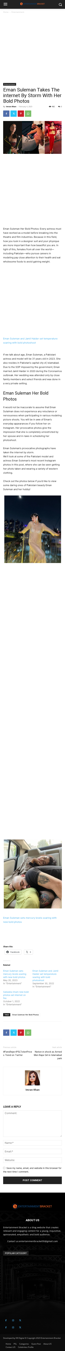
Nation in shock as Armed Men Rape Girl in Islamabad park (48, 1055)
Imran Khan (11, 106)
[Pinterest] (21, 113)
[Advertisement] (32, 49)
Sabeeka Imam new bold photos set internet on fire (16, 995)
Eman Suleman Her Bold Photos (25, 1014)
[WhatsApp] (28, 113)
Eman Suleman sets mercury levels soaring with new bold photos (14, 973)
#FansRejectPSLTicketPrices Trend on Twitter (17, 1053)
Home (6, 12)
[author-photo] (32, 1085)
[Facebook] (6, 113)
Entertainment (18, 12)
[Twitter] (13, 113)
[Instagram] (13, 1320)
